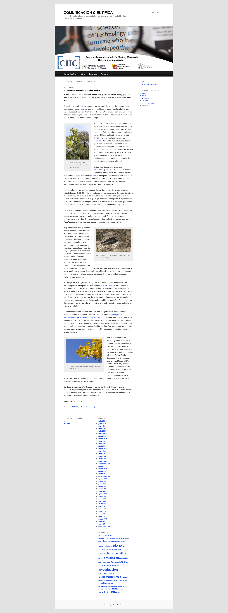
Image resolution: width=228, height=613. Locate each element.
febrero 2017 (102, 521)
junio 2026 (102, 423)
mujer (119, 576)
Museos (125, 577)
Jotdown (145, 106)
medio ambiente (106, 576)
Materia (144, 93)
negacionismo (123, 580)
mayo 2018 (102, 501)
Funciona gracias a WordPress (114, 605)
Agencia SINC (147, 98)
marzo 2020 (102, 473)
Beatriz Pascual (86, 407)
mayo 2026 (102, 426)
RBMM (109, 589)
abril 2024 (102, 446)
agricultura (102, 535)
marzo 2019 (102, 489)
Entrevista (115, 562)
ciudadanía (101, 550)
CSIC (101, 553)
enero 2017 (102, 524)
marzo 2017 (102, 519)
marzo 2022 (102, 461)
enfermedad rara (104, 562)
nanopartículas (103, 580)
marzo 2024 (102, 448)
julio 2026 (102, 421)
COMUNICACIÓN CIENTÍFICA (88, 12)
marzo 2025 (102, 438)
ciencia (119, 545)
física (100, 565)
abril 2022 (102, 459)
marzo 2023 (102, 456)
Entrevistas (93, 74)
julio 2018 (102, 496)
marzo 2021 (102, 469)
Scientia (145, 101)
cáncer (100, 558)
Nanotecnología (113, 580)
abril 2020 (102, 471)
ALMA (110, 535)
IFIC (108, 565)
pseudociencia (119, 586)
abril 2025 (102, 436)
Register (67, 423)
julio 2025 (102, 431)
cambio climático (105, 546)
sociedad (120, 589)
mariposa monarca (106, 573)
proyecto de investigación (106, 586)
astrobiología (125, 538)
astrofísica (102, 541)
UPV (116, 592)
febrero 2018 (102, 509)
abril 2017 (102, 516)
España (123, 561)
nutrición (102, 583)
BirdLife (95, 175)
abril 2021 (102, 466)
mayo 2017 (102, 514)
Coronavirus (110, 550)
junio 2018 (102, 499)
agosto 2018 (102, 494)
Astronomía (111, 541)
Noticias (83, 74)
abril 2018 (102, 504)
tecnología (103, 592)
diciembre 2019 (104, 476)
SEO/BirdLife (99, 169)
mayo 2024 (102, 443)
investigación (108, 569)
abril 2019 (102, 486)
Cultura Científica (70, 74)
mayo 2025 (102, 433)
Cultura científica (148, 103)
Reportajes (104, 74)
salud (114, 588)
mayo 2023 (102, 451)
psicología (102, 589)
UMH (112, 592)
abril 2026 (102, 428)
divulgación (111, 558)
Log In (66, 421)
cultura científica (115, 553)
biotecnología (120, 541)
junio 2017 (102, 511)
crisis (124, 550)
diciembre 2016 (104, 526)
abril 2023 (102, 453)
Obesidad (109, 583)
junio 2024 (102, 441)
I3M (105, 565)
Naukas (144, 96)
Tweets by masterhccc (149, 84)
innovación (115, 565)
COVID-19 (118, 550)
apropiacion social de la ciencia (109, 538)
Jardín (81, 106)
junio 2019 (102, 484)
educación (123, 558)
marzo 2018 (102, 506)
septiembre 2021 (104, 464)
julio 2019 (102, 481)
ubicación (97, 140)
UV (119, 592)
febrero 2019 (102, 491)
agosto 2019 (102, 479)
